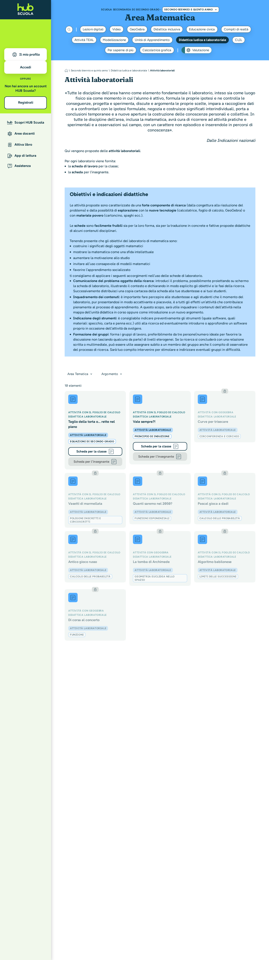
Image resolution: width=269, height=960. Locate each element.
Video (116, 29)
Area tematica (77, 374)
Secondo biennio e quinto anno (188, 9)
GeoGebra (137, 29)
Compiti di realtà (236, 29)
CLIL (238, 40)
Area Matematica (160, 17)
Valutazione (200, 50)
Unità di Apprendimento (152, 40)
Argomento (109, 374)
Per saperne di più (121, 50)
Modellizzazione (114, 40)
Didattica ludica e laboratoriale (202, 40)
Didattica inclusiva (167, 29)
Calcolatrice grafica (156, 50)
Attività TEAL (84, 40)
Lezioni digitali (93, 29)
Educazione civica (202, 29)
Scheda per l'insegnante (91, 462)
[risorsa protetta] (224, 416)
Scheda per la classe (91, 451)
